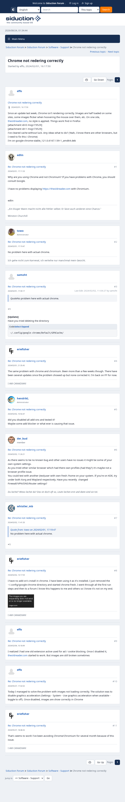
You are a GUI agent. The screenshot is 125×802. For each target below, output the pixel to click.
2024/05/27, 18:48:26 (16, 730)
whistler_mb (25, 506)
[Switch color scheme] (13, 9)
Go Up (100, 762)
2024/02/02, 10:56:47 (16, 414)
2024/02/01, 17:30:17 (16, 291)
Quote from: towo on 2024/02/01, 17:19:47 (33, 529)
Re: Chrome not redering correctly (27, 166)
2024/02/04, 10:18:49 (16, 645)
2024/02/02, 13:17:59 (16, 575)
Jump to (8, 778)
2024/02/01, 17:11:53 (16, 171)
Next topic (113, 51)
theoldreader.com (18, 121)
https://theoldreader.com (56, 188)
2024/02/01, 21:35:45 (16, 365)
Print (87, 79)
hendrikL (23, 398)
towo (20, 231)
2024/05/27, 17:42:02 (16, 686)
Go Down (99, 79)
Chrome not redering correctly (25, 102)
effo (19, 91)
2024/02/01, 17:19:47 (16, 246)
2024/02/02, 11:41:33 (16, 522)
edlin (20, 155)
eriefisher (23, 349)
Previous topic (98, 51)
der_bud (22, 438)
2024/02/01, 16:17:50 (19, 107)
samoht (22, 275)
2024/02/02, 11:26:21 (16, 454)
